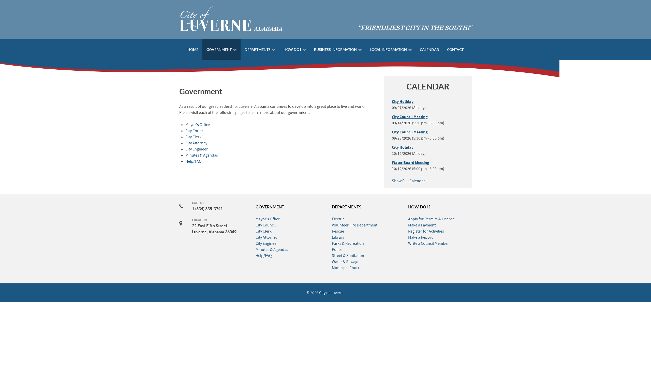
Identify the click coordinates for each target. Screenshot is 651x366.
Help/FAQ (193, 161)
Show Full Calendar (408, 181)
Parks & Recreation (348, 243)
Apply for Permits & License (431, 219)
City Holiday (402, 101)
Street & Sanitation (348, 255)
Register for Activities (426, 231)
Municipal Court (345, 268)
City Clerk (193, 137)
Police (337, 249)
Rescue (338, 231)
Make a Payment (422, 225)
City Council (195, 131)
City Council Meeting (410, 117)
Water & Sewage (345, 262)
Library (338, 237)
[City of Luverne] (231, 18)
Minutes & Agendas (201, 155)
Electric (338, 219)
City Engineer (196, 149)
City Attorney (196, 143)
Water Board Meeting (410, 162)
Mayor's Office (197, 125)
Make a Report (420, 237)
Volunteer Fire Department (354, 225)
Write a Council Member (428, 243)
